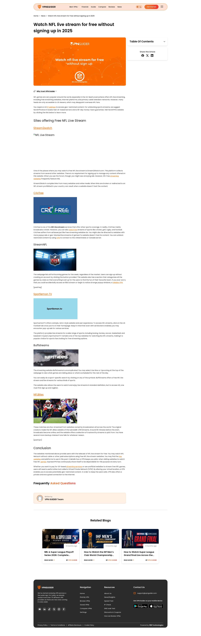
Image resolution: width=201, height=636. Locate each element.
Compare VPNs (86, 608)
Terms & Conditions (57, 625)
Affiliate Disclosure (75, 625)
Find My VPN (84, 597)
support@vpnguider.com (147, 593)
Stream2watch (43, 128)
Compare (102, 7)
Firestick (85, 7)
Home (36, 16)
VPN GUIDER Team (54, 499)
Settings (83, 612)
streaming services (74, 466)
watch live (73, 229)
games (43, 462)
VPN (58, 238)
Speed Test (108, 601)
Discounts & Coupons (112, 612)
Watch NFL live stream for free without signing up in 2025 (71, 16)
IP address (51, 107)
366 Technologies (156, 625)
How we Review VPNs (112, 616)
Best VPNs (74, 7)
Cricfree (39, 193)
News (119, 7)
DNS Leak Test (109, 608)
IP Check (107, 605)
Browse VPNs (85, 601)
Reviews (112, 7)
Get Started (151, 7)
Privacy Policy (43, 625)
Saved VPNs (84, 605)
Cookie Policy (89, 625)
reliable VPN (118, 282)
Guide (93, 7)
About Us (107, 593)
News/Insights (109, 597)
